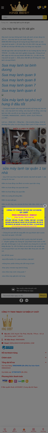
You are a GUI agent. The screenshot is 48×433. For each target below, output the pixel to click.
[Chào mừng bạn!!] (24, 217)
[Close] (45, 206)
